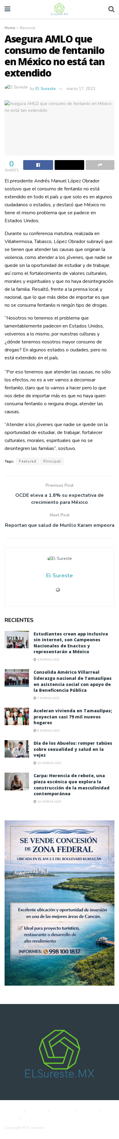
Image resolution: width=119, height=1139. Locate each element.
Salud (10, 1118)
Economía (63, 1112)
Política (37, 1112)
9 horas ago (48, 731)
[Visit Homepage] (59, 9)
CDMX (88, 1112)
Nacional (27, 27)
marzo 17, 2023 (81, 89)
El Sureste (45, 89)
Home (10, 27)
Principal (52, 461)
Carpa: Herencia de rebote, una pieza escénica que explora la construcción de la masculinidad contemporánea (72, 784)
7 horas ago (48, 698)
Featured (27, 461)
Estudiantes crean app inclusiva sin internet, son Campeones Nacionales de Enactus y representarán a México (71, 643)
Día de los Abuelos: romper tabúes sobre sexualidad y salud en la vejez (73, 749)
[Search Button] (111, 9)
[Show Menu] (7, 9)
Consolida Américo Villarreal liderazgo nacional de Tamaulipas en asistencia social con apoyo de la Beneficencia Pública (73, 681)
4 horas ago (48, 660)
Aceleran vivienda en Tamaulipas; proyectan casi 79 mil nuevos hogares (73, 716)
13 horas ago (48, 763)
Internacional (37, 1118)
